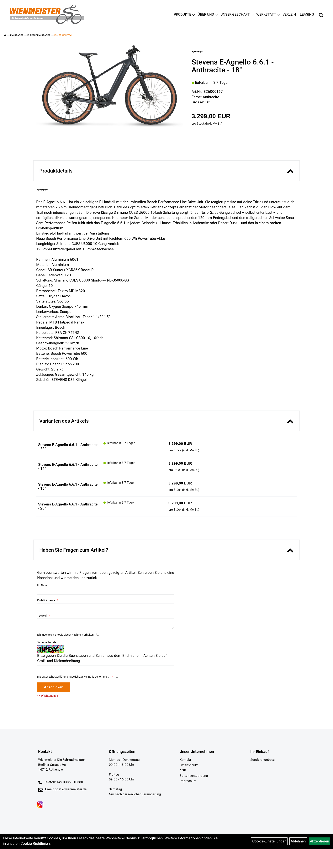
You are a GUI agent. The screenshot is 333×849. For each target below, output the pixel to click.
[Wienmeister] (47, 14)
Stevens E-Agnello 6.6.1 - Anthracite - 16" (68, 486)
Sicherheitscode (46, 642)
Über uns (206, 14)
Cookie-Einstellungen (269, 841)
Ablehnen (298, 841)
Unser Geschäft (235, 14)
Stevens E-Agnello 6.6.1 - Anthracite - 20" (68, 506)
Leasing (307, 14)
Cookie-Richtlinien (35, 843)
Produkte (182, 14)
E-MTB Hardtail (63, 35)
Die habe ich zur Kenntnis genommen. (73, 676)
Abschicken (53, 687)
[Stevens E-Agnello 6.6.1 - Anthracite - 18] (109, 88)
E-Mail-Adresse (46, 600)
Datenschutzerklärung (54, 676)
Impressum (188, 781)
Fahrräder (16, 35)
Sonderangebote (262, 760)
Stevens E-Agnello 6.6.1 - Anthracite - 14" (68, 466)
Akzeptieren (319, 841)
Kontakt (185, 760)
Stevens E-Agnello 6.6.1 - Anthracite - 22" (68, 447)
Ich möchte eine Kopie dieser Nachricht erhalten (65, 634)
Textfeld (42, 615)
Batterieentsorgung (194, 776)
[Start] (5, 35)
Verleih (289, 14)
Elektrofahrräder (38, 35)
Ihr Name (42, 585)
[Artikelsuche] (321, 15)
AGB (183, 770)
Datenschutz (189, 765)
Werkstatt (266, 14)
